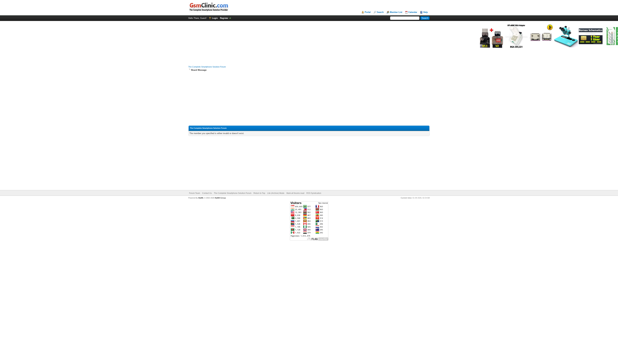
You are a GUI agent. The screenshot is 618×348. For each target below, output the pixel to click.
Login (215, 18)
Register (224, 18)
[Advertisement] (309, 97)
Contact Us (207, 193)
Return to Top (259, 193)
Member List (396, 12)
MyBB (200, 198)
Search (380, 12)
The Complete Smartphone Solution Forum (207, 67)
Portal (368, 12)
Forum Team (194, 193)
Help (425, 12)
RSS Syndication (313, 193)
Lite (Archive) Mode (275, 193)
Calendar (412, 12)
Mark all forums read (295, 193)
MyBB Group (220, 198)
